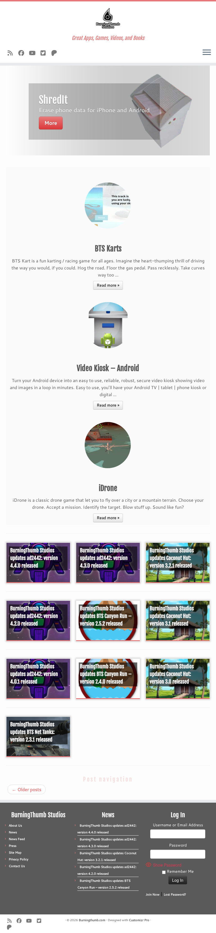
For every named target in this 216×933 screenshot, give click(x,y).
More (50, 122)
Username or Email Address (178, 825)
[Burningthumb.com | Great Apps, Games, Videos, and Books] (108, 18)
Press (12, 845)
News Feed (17, 839)
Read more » (108, 285)
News (13, 832)
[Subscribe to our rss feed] (11, 53)
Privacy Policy (18, 859)
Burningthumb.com (92, 920)
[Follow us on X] (44, 53)
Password (178, 845)
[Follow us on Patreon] (55, 53)
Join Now (152, 894)
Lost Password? (175, 894)
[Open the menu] (206, 52)
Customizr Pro (139, 920)
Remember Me (180, 871)
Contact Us (17, 866)
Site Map (15, 852)
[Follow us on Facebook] (22, 53)
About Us (15, 825)
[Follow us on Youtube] (33, 53)
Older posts (26, 789)
